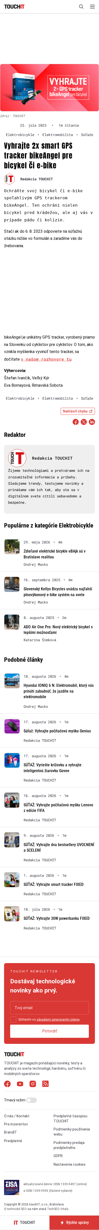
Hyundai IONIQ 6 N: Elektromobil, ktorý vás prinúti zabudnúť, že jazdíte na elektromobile (59, 691)
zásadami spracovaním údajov (58, 1019)
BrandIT (10, 1132)
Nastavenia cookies (70, 1164)
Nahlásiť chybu (75, 411)
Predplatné (13, 1141)
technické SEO (17, 1209)
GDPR (58, 1156)
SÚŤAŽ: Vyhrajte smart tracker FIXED (54, 884)
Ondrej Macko (36, 564)
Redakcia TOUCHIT (36, 179)
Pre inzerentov (16, 1124)
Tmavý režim (15, 1100)
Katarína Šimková (40, 640)
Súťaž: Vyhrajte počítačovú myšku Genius (57, 731)
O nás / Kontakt (16, 1116)
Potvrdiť (49, 1031)
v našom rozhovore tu (46, 359)
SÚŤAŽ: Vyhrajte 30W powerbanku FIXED (57, 918)
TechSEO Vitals (58, 1209)
